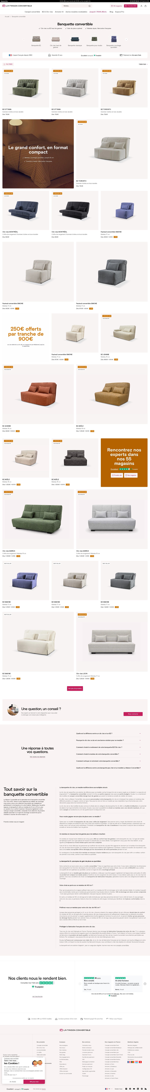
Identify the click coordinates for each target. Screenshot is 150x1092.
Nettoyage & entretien (88, 1062)
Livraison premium (87, 1052)
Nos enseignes (63, 1045)
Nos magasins (131, 475)
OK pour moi (34, 1082)
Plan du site (131, 1054)
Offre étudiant (63, 1069)
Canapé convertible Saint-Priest (114, 1054)
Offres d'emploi (63, 1071)
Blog (111, 12)
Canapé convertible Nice (112, 1062)
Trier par (142, 64)
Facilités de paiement (88, 1057)
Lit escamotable (41, 1050)
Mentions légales (132, 1045)
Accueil (7, 16)
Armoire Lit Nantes (110, 1073)
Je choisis (13, 1082)
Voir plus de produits (75, 688)
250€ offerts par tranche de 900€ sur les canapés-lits (75, 1)
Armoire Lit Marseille (110, 1071)
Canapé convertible (32, 12)
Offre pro (61, 1066)
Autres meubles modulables (76, 12)
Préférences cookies (133, 1050)
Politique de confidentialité (135, 1047)
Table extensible (41, 1054)
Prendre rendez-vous (88, 1050)
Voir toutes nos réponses (37, 756)
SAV (83, 1059)
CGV (129, 1052)
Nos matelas (62, 1050)
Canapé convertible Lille (111, 1050)
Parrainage (85, 1076)
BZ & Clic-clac (47, 12)
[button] (32, 12)
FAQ (60, 1062)
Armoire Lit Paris (109, 1064)
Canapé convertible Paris (112, 1045)
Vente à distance (87, 1047)
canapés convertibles (122, 945)
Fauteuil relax (40, 1059)
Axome (44, 1089)
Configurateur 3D (87, 1069)
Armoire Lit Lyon (109, 1069)
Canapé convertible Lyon (112, 1052)
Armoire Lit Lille (109, 1076)
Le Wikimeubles (63, 1059)
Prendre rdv (118, 475)
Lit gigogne (40, 1057)
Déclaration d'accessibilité (135, 1057)
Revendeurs (62, 1064)
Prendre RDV (132, 6)
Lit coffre (39, 1052)
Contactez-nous (86, 1045)
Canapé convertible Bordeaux (113, 1047)
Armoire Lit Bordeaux (111, 1066)
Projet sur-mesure (87, 1066)
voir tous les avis (37, 996)
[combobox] (77, 6)
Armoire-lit (59, 12)
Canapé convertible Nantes (112, 1059)
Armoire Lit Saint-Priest (111, 1078)
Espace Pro (4, 1)
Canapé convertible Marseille (113, 1057)
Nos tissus (62, 1047)
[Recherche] (89, 6)
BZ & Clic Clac (41, 1047)
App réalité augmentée (88, 1071)
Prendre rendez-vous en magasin (14, 822)
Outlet (84, 1073)
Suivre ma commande (65, 1073)
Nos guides (62, 1052)
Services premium (87, 1064)
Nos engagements (64, 1057)
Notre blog (62, 1054)
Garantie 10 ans (86, 1054)
